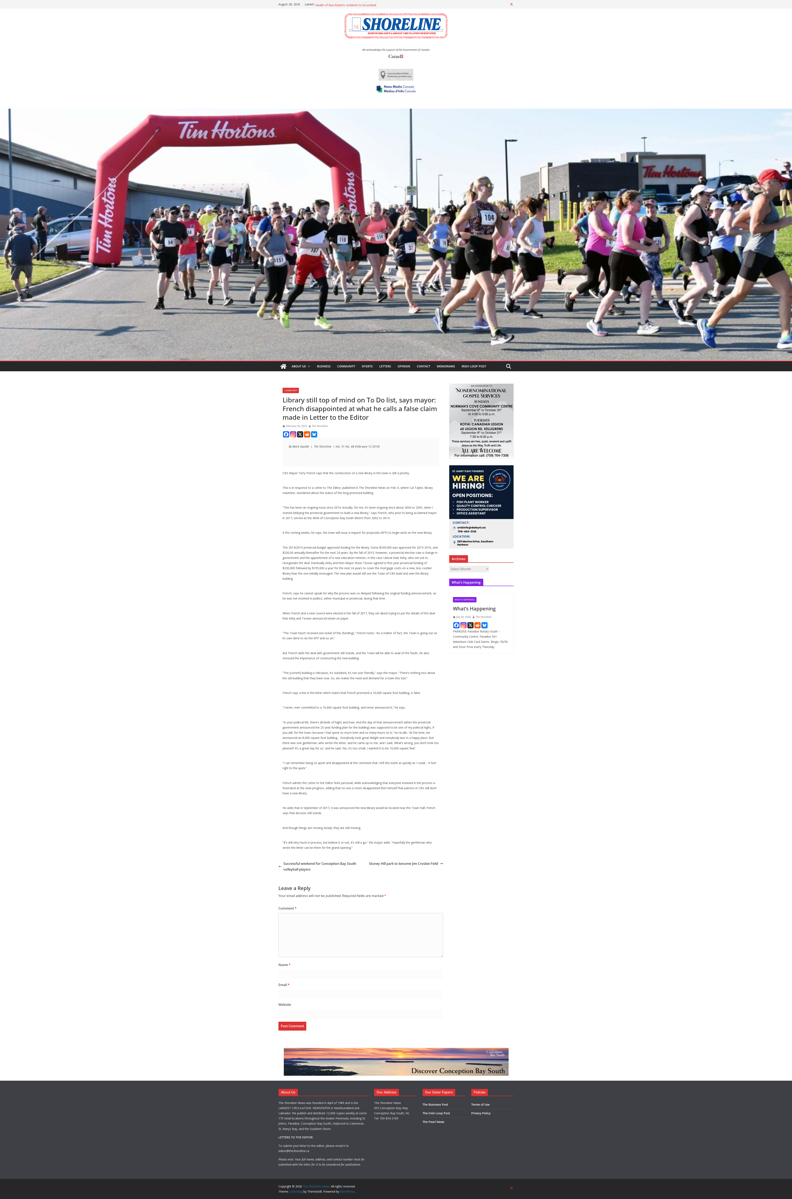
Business (324, 366)
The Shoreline (320, 426)
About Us (299, 366)
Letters (385, 366)
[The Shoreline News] (396, 111)
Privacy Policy (481, 1113)
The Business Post (435, 1104)
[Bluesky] (314, 434)
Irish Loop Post (474, 366)
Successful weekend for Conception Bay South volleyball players (319, 866)
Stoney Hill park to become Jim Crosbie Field (403, 863)
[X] (300, 434)
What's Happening (465, 599)
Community (346, 366)
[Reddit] (307, 434)
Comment (287, 908)
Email (284, 985)
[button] (308, 366)
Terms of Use (480, 1104)
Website (284, 1004)
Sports (367, 366)
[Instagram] (293, 434)
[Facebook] (286, 434)
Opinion (404, 366)
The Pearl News (433, 1122)
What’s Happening (474, 608)
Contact (423, 366)
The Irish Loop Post (436, 1113)
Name (284, 965)
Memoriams (446, 366)
